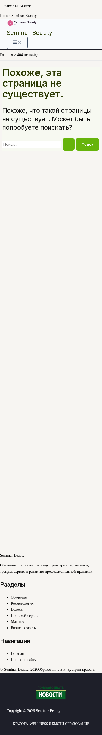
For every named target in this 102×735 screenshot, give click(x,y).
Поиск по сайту (23, 660)
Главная (17, 654)
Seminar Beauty (29, 32)
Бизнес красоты (23, 628)
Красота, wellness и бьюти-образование (51, 724)
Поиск (5, 16)
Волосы (17, 609)
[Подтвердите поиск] (69, 144)
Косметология (22, 603)
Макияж (17, 622)
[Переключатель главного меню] (17, 42)
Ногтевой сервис (24, 616)
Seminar (24, 16)
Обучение (19, 597)
